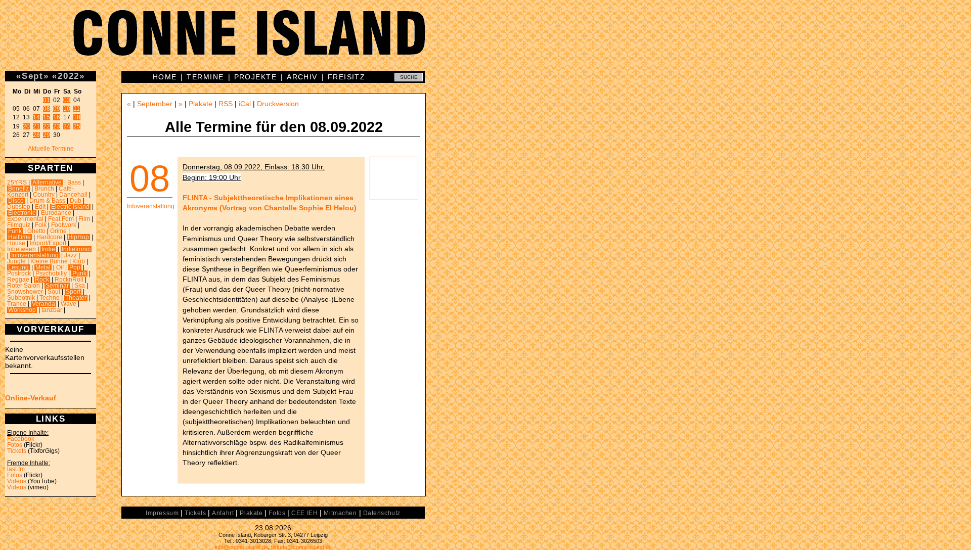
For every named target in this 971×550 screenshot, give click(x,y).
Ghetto (36, 231)
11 (76, 109)
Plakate (200, 104)
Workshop (22, 310)
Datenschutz (382, 513)
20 (26, 126)
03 (66, 100)
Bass (74, 182)
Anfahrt (223, 513)
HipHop (78, 237)
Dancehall (73, 195)
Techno (49, 298)
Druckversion (278, 104)
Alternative (47, 182)
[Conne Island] (485, 40)
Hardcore (49, 237)
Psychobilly (51, 273)
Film (84, 219)
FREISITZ (347, 77)
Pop (74, 267)
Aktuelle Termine (51, 149)
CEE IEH (304, 513)
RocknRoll (69, 280)
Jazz (70, 255)
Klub (78, 261)
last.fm (16, 469)
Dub (75, 201)
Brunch (44, 189)
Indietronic (76, 249)
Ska (79, 286)
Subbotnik (21, 298)
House (16, 243)
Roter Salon (23, 286)
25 (76, 126)
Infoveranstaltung (35, 255)
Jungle (16, 261)
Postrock (19, 273)
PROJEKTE (255, 77)
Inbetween (21, 249)
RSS (225, 104)
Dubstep (18, 207)
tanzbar (51, 310)
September (154, 104)
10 (66, 109)
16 (56, 117)
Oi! (60, 267)
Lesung (18, 267)
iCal (245, 104)
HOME (165, 77)
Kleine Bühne (49, 261)
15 (46, 117)
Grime (58, 231)
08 (46, 109)
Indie (48, 249)
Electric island (70, 207)
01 (46, 100)
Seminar (57, 286)
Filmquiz (18, 225)
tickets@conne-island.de (301, 547)
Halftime (19, 237)
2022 (68, 76)
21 (36, 126)
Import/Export (48, 243)
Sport (73, 292)
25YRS (17, 182)
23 (56, 126)
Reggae (18, 280)
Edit (40, 207)
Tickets (16, 451)
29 (46, 135)
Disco (16, 201)
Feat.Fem (61, 219)
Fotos (14, 445)
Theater (75, 298)
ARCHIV (302, 77)
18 (76, 117)
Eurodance (56, 213)
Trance (16, 304)
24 (66, 126)
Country (44, 195)
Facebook (20, 439)
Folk (41, 225)
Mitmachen (340, 513)
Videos (16, 481)
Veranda (43, 304)
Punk (79, 273)
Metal (43, 267)
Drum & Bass (47, 201)
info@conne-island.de (241, 547)
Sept (32, 76)
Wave (68, 304)
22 (46, 126)
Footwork (63, 225)
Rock (42, 280)
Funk (15, 231)
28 (36, 135)
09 (56, 109)
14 (36, 117)
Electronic (21, 213)
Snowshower (25, 292)
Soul (54, 292)
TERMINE (205, 77)
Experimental (25, 219)
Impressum (162, 513)
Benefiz (18, 189)
